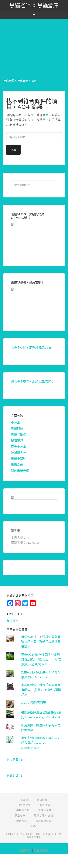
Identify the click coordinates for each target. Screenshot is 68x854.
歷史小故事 (18, 447)
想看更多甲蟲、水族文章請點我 (32, 381)
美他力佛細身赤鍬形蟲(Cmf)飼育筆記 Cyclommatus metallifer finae (40, 743)
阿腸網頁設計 (60, 845)
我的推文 (12, 621)
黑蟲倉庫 (17, 465)
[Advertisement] (34, 45)
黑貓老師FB (14, 775)
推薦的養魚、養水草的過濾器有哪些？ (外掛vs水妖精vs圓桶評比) (41, 690)
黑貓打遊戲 (18, 435)
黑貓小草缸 (18, 459)
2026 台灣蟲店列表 (33, 703)
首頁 (49, 115)
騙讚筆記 (17, 441)
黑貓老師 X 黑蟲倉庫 (34, 5)
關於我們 (25, 850)
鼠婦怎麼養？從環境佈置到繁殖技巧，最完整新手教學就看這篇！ (40, 642)
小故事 (15, 423)
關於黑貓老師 (20, 471)
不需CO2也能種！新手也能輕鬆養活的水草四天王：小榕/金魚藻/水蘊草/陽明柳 (41, 659)
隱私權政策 (41, 850)
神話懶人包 (18, 453)
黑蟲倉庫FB (14, 759)
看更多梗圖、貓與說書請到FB (31, 347)
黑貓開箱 (17, 429)
